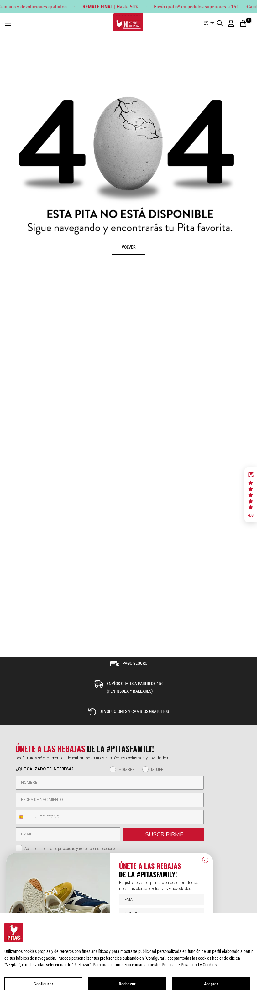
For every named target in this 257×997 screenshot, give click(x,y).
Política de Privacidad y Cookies (189, 964)
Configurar (43, 983)
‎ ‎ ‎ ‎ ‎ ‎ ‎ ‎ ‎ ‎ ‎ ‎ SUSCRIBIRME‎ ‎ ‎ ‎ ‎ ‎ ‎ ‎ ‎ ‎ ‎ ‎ (164, 834)
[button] (250, 494)
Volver (129, 247)
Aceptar (211, 983)
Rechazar (127, 983)
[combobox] (26, 817)
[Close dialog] (205, 860)
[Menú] (8, 23)
